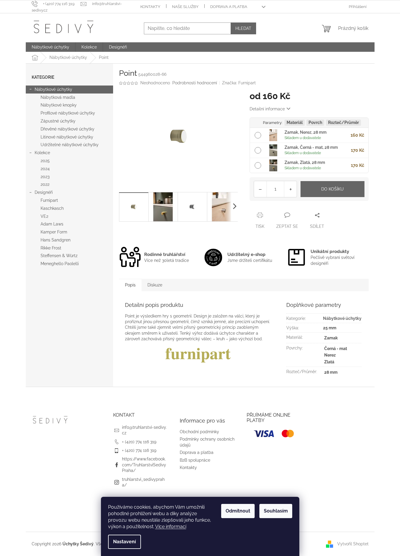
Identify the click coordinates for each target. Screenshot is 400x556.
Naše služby (185, 6)
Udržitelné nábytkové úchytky (70, 144)
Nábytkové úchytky (53, 89)
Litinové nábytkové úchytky (67, 137)
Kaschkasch (52, 208)
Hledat (243, 28)
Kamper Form (54, 232)
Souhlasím (276, 511)
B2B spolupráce (195, 460)
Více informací (170, 526)
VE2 (44, 216)
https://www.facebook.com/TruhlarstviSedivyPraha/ (144, 465)
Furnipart (49, 200)
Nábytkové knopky (59, 105)
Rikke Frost (51, 248)
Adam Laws (52, 224)
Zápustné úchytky (58, 121)
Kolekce (42, 152)
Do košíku (332, 189)
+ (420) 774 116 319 (139, 441)
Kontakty (150, 6)
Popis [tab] (130, 285)
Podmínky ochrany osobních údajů (207, 442)
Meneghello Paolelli (60, 263)
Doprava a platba (228, 6)
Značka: (239, 82)
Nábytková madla (58, 97)
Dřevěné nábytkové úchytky (67, 129)
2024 (45, 168)
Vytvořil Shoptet (353, 543)
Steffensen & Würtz (59, 255)
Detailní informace (267, 109)
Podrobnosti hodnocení (194, 82)
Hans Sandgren (55, 240)
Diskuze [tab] (154, 285)
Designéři (44, 192)
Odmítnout (238, 511)
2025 (45, 160)
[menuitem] (50, 47)
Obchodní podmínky (199, 431)
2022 (45, 184)
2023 (45, 176)
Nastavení (124, 541)
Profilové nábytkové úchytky (68, 113)
